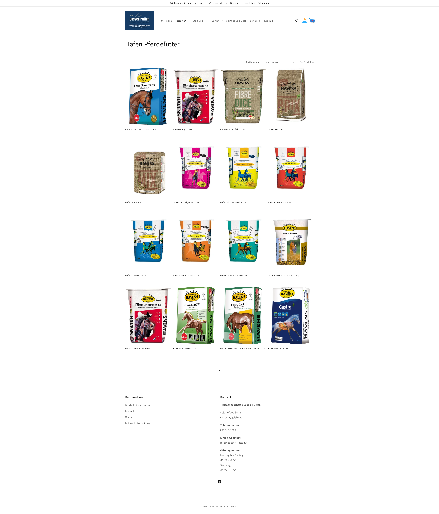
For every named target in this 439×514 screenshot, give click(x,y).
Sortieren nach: (254, 62)
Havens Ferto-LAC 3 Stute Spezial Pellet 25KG (242, 348)
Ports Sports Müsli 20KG (279, 202)
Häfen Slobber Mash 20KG (233, 202)
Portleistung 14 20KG (183, 129)
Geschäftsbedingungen (138, 404)
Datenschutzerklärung (137, 423)
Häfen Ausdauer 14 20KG (137, 348)
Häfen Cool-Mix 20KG (135, 275)
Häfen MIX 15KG (133, 202)
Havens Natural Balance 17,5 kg (284, 275)
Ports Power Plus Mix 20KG (186, 275)
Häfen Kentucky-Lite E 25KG (187, 202)
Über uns (130, 416)
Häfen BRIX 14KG (276, 129)
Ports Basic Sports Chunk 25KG (140, 129)
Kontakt (129, 410)
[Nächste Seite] (229, 370)
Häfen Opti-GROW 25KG (184, 348)
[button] (182, 20)
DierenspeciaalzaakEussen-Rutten (222, 506)
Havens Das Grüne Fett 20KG (234, 275)
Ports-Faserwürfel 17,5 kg (232, 129)
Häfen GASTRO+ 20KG (278, 348)
